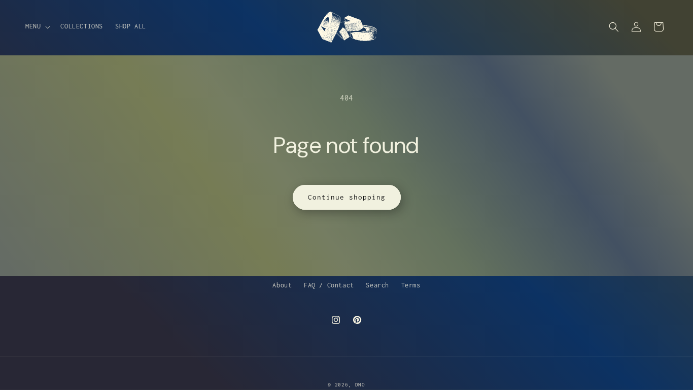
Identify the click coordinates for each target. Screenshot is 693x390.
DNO (360, 384)
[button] (36, 26)
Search (377, 285)
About (282, 285)
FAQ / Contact (329, 285)
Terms (411, 285)
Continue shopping (347, 197)
